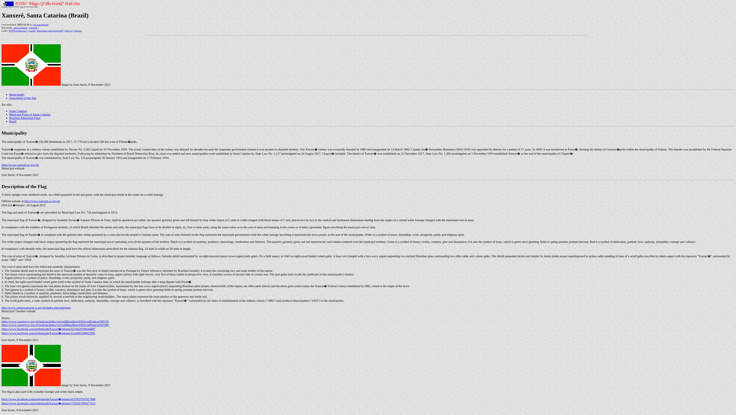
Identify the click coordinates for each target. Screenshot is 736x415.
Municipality (17, 94)
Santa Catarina (18, 111)
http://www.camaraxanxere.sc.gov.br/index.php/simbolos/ (36, 307)
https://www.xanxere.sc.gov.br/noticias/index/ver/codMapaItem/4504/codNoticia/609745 (55, 321)
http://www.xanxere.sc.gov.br (42, 201)
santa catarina (20, 27)
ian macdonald (40, 24)
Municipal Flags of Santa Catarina (29, 114)
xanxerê (33, 27)
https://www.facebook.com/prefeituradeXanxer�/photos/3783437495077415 (48, 403)
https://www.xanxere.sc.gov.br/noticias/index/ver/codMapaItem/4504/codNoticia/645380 (55, 325)
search (32, 30)
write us (69, 30)
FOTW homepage (18, 30)
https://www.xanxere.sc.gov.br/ (20, 165)
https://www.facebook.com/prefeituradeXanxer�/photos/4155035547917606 (48, 399)
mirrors (78, 30)
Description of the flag (22, 98)
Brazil (12, 121)
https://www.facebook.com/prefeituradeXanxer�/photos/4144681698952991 (48, 333)
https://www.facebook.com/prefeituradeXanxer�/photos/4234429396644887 (48, 329)
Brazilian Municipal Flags (24, 118)
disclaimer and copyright (50, 30)
